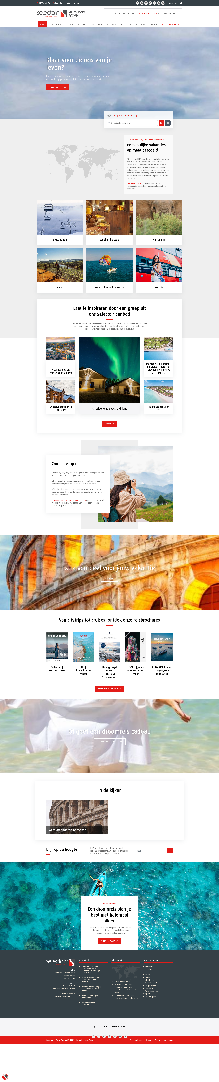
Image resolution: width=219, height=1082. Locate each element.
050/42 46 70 (43, 3)
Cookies (149, 1040)
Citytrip (148, 972)
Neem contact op (57, 87)
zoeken (170, 3)
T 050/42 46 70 (69, 986)
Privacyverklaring (136, 1040)
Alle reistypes (150, 996)
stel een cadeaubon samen (110, 742)
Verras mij (149, 988)
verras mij (109, 424)
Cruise (147, 974)
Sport (147, 994)
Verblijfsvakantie (151, 983)
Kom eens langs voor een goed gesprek (69, 500)
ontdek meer (128, 981)
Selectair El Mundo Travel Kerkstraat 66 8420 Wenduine (65, 975)
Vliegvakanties (151, 985)
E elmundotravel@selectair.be (63, 988)
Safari (147, 977)
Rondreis (149, 969)
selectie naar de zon (146, 13)
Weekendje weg (151, 991)
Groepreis (149, 966)
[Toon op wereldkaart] (161, 123)
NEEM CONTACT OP (135, 183)
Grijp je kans (109, 578)
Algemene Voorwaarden (164, 1040)
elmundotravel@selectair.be (66, 3)
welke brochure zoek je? (109, 689)
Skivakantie (149, 980)
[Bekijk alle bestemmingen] (168, 123)
